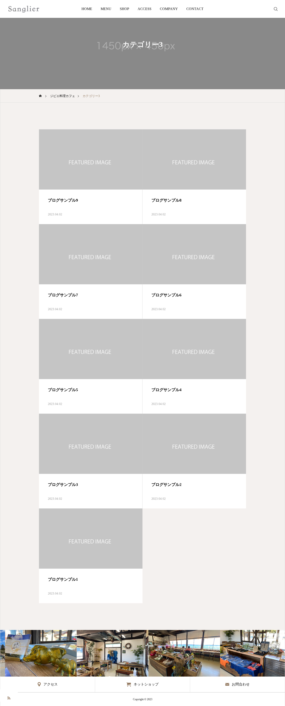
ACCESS (144, 9)
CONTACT (195, 9)
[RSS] (9, 698)
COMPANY (169, 9)
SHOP (124, 9)
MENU (106, 9)
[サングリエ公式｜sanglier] (23, 9)
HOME (86, 9)
